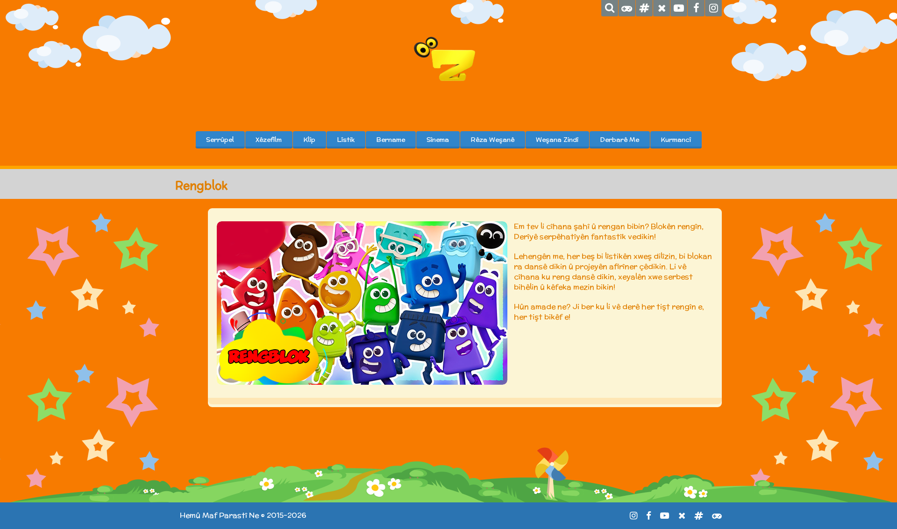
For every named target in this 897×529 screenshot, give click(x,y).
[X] (661, 8)
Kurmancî (676, 139)
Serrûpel (220, 139)
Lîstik (346, 139)
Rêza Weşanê (492, 139)
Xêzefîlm (269, 139)
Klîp (309, 139)
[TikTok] (644, 8)
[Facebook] (696, 8)
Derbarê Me (619, 139)
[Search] (609, 8)
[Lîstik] (627, 8)
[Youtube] (678, 8)
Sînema (438, 139)
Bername (390, 139)
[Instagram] (713, 8)
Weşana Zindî (557, 139)
